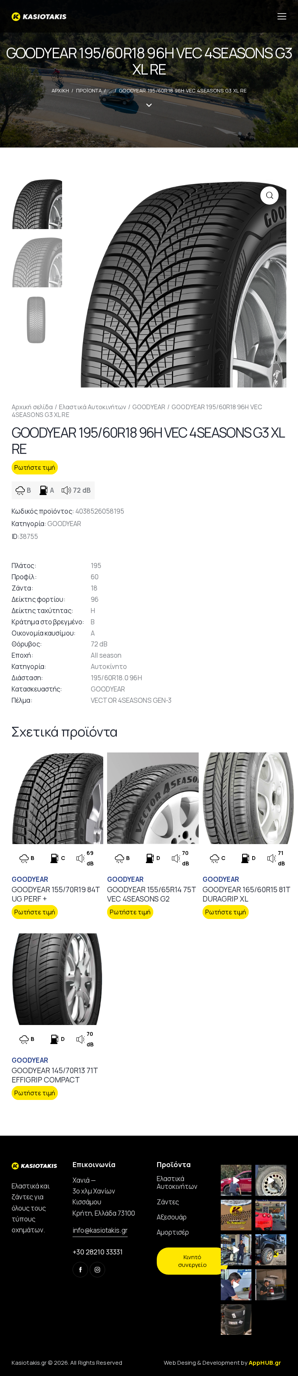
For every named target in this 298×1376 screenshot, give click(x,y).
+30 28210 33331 (98, 1251)
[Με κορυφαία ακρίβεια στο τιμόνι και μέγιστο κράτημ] (236, 1319)
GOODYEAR (149, 407)
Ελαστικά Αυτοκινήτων (92, 407)
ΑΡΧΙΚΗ (60, 90)
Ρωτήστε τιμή (34, 467)
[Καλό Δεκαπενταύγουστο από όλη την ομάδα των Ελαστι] (236, 1215)
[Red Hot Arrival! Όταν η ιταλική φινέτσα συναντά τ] (270, 1215)
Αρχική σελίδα (32, 407)
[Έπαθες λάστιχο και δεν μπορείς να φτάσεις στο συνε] (236, 1180)
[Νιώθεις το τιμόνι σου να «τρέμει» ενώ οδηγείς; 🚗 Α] (270, 1180)
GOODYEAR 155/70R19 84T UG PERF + (56, 894)
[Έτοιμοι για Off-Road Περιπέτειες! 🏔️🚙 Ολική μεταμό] (270, 1249)
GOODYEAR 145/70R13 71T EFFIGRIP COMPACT (55, 1075)
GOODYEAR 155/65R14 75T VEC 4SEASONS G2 (151, 894)
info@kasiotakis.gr (100, 1230)
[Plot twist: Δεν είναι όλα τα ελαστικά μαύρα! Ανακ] (236, 1249)
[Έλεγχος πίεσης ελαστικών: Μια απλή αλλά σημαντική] (270, 1284)
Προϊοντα (89, 90)
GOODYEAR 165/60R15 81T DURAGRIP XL (246, 894)
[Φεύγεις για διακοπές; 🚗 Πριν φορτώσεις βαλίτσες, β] (236, 1284)
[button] (269, 195)
